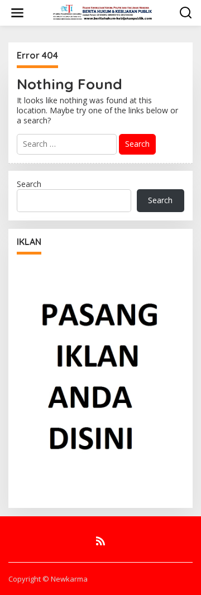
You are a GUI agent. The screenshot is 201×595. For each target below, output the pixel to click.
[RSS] (100, 541)
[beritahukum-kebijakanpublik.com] (102, 12)
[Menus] (17, 13)
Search (29, 184)
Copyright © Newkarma (48, 579)
